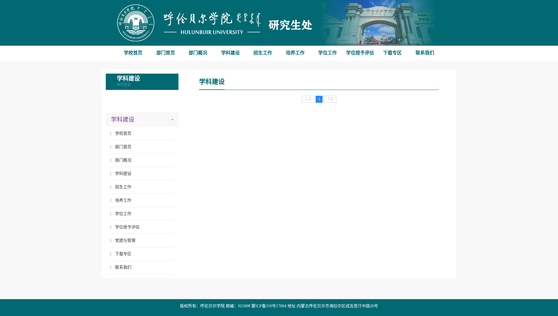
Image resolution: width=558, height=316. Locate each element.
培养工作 (295, 52)
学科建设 (230, 52)
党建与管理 (125, 240)
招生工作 (262, 52)
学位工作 (327, 52)
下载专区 (392, 52)
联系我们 (425, 52)
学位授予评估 (360, 52)
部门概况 (198, 52)
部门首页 (165, 52)
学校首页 (133, 52)
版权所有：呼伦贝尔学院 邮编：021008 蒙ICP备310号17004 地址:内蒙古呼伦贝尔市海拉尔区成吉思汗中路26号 (279, 306)
